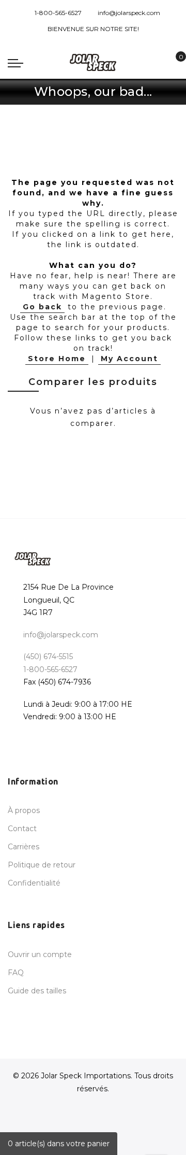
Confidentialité (34, 883)
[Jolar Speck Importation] (93, 62)
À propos (24, 810)
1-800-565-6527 (58, 13)
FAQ (16, 972)
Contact (22, 828)
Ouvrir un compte (40, 954)
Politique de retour (41, 864)
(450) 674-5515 (48, 656)
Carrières (23, 846)
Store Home (57, 358)
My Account (129, 358)
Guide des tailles (37, 990)
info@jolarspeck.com (129, 13)
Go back (42, 306)
